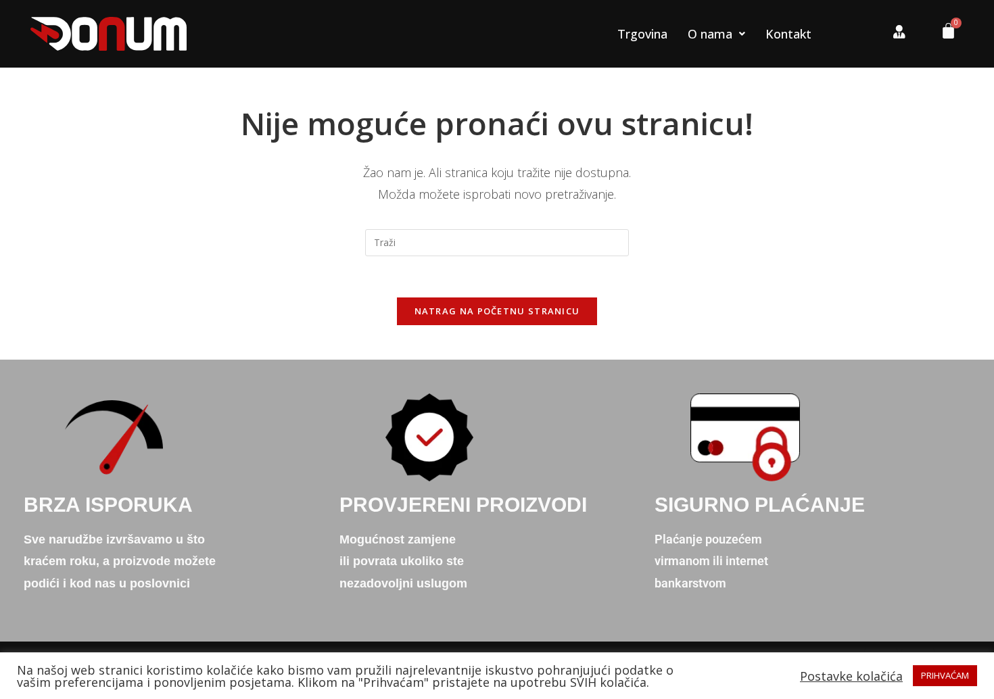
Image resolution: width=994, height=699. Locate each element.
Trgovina (642, 34)
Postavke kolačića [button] (851, 676)
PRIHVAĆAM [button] (945, 675)
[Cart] (943, 34)
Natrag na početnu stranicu (497, 311)
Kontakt (788, 34)
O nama (710, 34)
